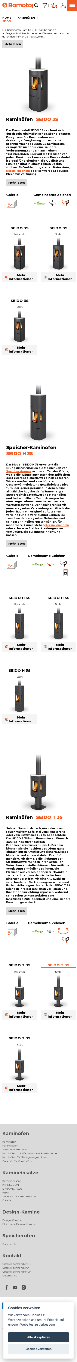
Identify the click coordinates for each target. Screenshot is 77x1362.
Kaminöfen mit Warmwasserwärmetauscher (30, 1153)
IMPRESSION (10, 1184)
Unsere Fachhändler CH (16, 1271)
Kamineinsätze (20, 1172)
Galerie (6, 1200)
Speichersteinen (18, 471)
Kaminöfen (26, 17)
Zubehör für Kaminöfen (17, 1161)
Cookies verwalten (39, 1349)
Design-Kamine (21, 1212)
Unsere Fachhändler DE (16, 1263)
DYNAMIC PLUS (12, 1188)
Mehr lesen (16, 182)
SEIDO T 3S (20, 965)
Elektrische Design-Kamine (19, 1224)
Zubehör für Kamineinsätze (19, 1196)
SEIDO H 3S (20, 598)
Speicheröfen (18, 1235)
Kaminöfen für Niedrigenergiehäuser (24, 1157)
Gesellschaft (9, 1275)
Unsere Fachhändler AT (16, 1267)
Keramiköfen (10, 1145)
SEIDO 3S (19, 228)
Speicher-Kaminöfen (15, 1149)
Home (6, 17)
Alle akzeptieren (38, 1337)
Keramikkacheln (18, 170)
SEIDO (6, 21)
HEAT (5, 1192)
